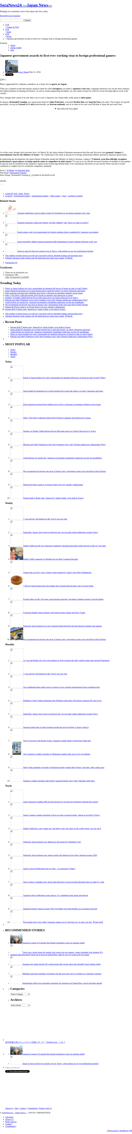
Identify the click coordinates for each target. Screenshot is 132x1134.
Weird (12, 45)
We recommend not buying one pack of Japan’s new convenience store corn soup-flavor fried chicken (46, 305)
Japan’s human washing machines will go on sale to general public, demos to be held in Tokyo (61, 815)
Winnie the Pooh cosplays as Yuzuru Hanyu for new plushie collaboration (35, 307)
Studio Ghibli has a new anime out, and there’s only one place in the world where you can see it (62, 828)
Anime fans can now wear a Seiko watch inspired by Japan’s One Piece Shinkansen (57, 572)
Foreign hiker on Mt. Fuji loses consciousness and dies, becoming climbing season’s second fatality (63, 599)
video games (55, 196)
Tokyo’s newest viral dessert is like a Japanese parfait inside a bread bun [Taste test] (57, 741)
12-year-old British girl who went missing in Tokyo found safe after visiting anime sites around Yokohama (66, 660)
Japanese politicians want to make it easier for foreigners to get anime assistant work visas (53, 213)
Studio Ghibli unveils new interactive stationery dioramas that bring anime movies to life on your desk (64, 546)
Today (12, 350)
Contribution (32, 1108)
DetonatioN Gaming (18, 173)
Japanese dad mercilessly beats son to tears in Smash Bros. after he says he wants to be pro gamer (49, 955)
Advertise (9, 1117)
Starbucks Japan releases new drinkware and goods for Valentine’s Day (52, 842)
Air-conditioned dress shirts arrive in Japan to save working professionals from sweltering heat (61, 687)
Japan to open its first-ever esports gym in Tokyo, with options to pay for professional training (55, 251)
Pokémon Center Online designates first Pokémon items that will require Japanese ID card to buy (62, 701)
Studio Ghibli (15, 48)
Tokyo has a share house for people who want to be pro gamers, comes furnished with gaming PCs (63, 952)
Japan (20, 193)
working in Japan (75, 196)
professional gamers (22, 196)
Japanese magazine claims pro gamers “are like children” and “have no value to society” (53, 223)
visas (64, 196)
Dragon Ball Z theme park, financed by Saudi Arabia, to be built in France (35, 309)
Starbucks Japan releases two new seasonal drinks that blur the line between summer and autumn (62, 626)
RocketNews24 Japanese (10, 16)
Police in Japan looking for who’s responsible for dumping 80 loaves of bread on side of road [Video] (46, 288)
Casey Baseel (23, 72)
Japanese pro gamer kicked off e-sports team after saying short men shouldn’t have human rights (62, 964)
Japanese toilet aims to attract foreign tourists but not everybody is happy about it (56, 727)
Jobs (12, 50)
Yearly (13, 357)
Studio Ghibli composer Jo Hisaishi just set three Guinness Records (50, 559)
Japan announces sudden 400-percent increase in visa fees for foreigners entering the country (60, 802)
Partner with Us (45, 1108)
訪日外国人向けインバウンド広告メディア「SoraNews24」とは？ (35, 1042)
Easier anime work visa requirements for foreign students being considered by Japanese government (57, 232)
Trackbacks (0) (11, 263)
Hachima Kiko (24, 170)
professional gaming (40, 196)
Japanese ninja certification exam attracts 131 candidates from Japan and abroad (55, 895)
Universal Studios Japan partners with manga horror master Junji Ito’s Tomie (54, 613)
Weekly (13, 352)
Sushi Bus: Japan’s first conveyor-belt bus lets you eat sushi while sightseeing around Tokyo (60, 532)
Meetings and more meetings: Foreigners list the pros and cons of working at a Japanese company (62, 974)
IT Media (10, 170)
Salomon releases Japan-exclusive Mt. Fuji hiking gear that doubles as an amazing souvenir (60, 909)
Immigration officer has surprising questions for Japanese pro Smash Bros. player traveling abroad (62, 983)
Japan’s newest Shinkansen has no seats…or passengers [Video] (49, 869)
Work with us (10, 1122)
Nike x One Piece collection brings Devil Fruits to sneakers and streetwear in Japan (39, 295)
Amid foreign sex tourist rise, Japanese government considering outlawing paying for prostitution (44, 302)
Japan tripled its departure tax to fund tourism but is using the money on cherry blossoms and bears (45, 291)
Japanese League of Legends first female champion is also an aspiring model (54, 943)
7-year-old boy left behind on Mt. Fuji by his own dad (45, 519)
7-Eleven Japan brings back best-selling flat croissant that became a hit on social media (58, 586)
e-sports (9, 196)
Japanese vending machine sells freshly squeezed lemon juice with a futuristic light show (59, 781)
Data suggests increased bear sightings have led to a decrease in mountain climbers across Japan (44, 293)
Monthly (13, 354)
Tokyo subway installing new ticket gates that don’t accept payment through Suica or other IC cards (63, 882)
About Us (9, 1108)
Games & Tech (11, 193)
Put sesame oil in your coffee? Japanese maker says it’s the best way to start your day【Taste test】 (63, 922)
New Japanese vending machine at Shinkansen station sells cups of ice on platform (56, 754)
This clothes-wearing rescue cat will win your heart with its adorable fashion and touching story (44, 255)
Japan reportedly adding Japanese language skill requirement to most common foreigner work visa (57, 242)
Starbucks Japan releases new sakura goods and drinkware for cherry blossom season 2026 (60, 855)
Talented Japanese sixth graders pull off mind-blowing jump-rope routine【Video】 (39, 258)
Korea (26, 193)
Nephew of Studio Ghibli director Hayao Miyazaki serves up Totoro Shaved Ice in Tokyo (41, 298)
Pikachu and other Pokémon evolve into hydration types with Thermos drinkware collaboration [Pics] (46, 300)
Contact (23, 1108)
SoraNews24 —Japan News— (26, 5)
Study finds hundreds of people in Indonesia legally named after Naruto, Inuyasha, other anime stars (63, 767)
